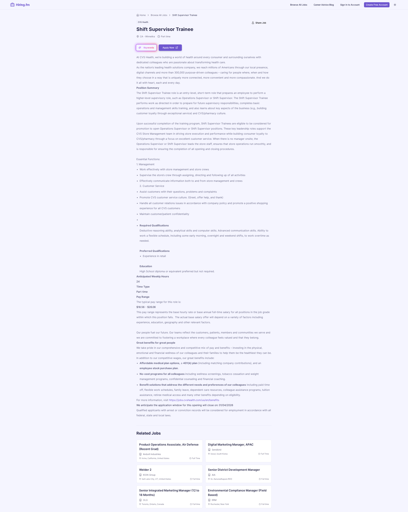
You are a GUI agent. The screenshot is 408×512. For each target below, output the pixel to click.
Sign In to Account (350, 4)
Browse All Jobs (298, 4)
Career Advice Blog (324, 4)
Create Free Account (377, 4)
